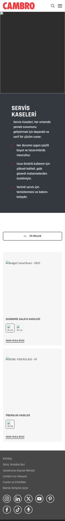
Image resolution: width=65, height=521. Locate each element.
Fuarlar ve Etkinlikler (14, 482)
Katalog (7, 458)
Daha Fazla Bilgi (15, 340)
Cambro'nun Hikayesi (15, 476)
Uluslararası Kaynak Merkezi (19, 471)
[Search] (53, 6)
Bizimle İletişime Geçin (15, 488)
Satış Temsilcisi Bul (14, 465)
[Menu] (60, 6)
